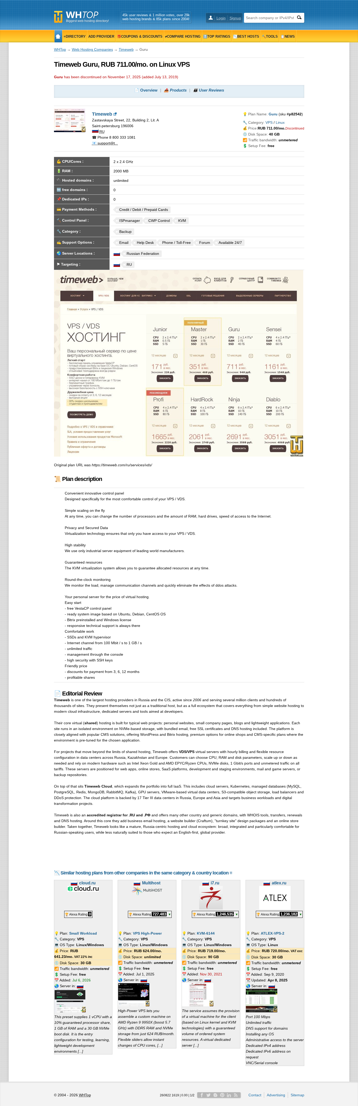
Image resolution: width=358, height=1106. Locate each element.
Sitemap (297, 1095)
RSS (236, 1095)
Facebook (202, 1095)
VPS (269, 122)
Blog (215, 1095)
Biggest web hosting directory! (87, 21)
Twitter (209, 1095)
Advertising (276, 1095)
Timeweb (126, 49)
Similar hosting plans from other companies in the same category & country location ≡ (146, 872)
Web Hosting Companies (92, 49)
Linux (280, 122)
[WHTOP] (58, 36)
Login (221, 18)
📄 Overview (146, 90)
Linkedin (229, 1095)
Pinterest (222, 1095)
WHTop (60, 49)
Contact (254, 1095)
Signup (235, 18)
